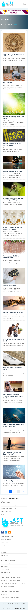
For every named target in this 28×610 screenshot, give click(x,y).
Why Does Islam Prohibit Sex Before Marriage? (12, 453)
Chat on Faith (4, 555)
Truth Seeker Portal (6, 511)
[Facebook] (2, 532)
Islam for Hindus (5, 545)
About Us (10, 603)
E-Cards (3, 514)
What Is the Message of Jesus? (13, 312)
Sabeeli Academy (5, 563)
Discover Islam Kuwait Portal (8, 508)
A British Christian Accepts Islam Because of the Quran (13, 228)
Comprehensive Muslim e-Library (10, 597)
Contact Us (21, 606)
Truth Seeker (4, 542)
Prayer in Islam (5, 569)
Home (5, 603)
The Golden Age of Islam (11, 481)
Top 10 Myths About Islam (10, 606)
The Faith (3, 549)
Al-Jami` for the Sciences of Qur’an (10, 580)
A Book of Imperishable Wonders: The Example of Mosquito (13, 199)
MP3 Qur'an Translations (7, 586)
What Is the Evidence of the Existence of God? (12, 144)
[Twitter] (6, 532)
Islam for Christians (6, 539)
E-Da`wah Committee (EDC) (8, 505)
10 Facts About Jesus (9, 285)
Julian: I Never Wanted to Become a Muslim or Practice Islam (13, 55)
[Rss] (9, 532)
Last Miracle (4, 552)
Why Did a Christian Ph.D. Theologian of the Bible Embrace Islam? (13, 396)
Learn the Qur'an (5, 572)
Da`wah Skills (4, 594)
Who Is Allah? (7, 83)
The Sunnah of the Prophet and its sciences (13, 583)
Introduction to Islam (19, 603)
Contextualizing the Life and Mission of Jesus (11, 256)
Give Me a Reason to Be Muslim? (13, 171)
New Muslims (4, 566)
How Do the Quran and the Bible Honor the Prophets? (13, 425)
